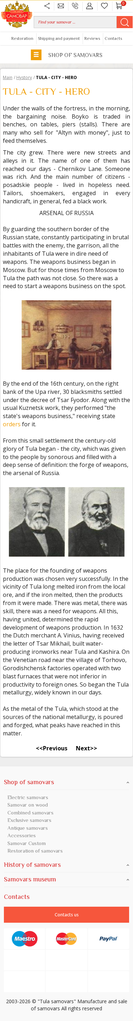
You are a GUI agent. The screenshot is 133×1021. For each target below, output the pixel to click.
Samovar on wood (27, 805)
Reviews (92, 38)
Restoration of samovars (35, 851)
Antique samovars (27, 828)
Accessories (21, 835)
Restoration (22, 38)
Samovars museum (30, 879)
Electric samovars (27, 797)
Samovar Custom (26, 843)
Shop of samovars (74, 55)
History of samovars (32, 864)
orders (12, 424)
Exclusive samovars (29, 820)
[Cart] (119, 5)
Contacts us (67, 914)
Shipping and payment (59, 38)
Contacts (113, 38)
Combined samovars (30, 812)
